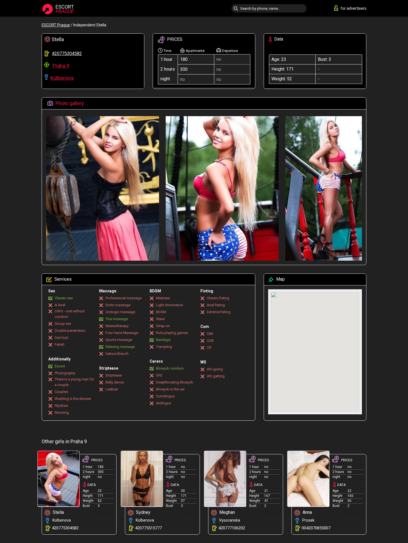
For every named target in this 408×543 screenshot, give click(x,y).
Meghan (226, 512)
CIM (210, 334)
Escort (60, 366)
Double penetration (70, 330)
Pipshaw (61, 405)
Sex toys (61, 337)
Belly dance (114, 382)
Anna (306, 512)
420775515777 (148, 527)
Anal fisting (216, 305)
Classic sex (64, 298)
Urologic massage (120, 312)
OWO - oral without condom (70, 314)
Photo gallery (69, 103)
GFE (159, 375)
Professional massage (123, 298)
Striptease (113, 375)
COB (210, 340)
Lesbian (111, 389)
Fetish (59, 344)
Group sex (63, 324)
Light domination (169, 305)
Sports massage (118, 340)
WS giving (215, 369)
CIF (209, 347)
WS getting (216, 376)
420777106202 (231, 527)
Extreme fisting (218, 312)
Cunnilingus (165, 396)
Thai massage (116, 319)
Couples (61, 392)
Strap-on (163, 326)
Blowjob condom (170, 368)
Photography (65, 373)
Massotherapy (117, 326)
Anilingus (163, 403)
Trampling (164, 347)
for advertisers (353, 8)
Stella (58, 512)
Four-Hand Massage (121, 333)
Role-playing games (172, 333)
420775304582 (67, 53)
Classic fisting (218, 298)
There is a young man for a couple (74, 382)
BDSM (161, 312)
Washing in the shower (73, 399)
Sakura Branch (117, 354)
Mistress (163, 298)
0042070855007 (316, 527)
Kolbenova (62, 78)
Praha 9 (61, 66)
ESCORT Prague (56, 25)
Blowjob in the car (170, 389)
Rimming (62, 412)
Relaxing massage (120, 347)
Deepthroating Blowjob (174, 382)
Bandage (163, 340)
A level (60, 305)
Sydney (142, 512)
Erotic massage (117, 305)
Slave (160, 319)
